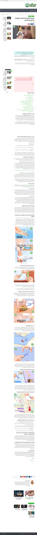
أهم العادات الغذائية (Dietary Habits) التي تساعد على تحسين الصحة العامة (4, 39)
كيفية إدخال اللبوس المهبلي (29, 99)
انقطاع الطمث (25, 185)
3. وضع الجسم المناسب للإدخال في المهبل (27, 104)
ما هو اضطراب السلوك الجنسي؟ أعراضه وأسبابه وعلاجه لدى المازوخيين (24, 509)
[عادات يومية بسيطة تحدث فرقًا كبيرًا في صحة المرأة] (17, 506)
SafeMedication (31, 460)
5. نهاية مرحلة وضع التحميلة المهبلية (27, 106)
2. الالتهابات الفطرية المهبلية (28, 97)
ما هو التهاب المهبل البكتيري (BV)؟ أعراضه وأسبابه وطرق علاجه (24, 171)
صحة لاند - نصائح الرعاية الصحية (23, 533)
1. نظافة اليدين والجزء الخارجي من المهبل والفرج (26, 102)
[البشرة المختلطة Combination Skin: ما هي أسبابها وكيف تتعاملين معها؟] (9, 34)
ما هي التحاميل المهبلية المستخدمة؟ (28, 95)
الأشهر (10, 14)
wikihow (32, 461)
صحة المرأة (33, 16)
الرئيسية (35, 9)
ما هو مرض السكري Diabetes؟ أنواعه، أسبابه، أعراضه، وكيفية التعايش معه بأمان (4, 24)
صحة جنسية (28, 14)
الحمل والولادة (22, 9)
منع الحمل (23, 451)
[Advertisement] (24, 45)
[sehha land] (30, 5)
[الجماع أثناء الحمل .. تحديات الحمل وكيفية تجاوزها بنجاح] (31, 506)
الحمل (33, 140)
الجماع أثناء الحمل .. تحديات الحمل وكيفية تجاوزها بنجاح (31, 509)
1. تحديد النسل (30, 96)
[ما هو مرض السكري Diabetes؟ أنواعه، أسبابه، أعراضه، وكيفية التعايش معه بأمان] (9, 23)
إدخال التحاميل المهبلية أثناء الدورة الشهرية (27, 110)
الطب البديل (3, 9)
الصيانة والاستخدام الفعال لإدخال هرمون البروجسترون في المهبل (25, 109)
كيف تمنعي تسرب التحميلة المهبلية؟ (28, 108)
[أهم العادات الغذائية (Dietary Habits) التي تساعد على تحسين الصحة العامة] (9, 38)
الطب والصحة (31, 9)
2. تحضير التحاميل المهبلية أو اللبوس (27, 103)
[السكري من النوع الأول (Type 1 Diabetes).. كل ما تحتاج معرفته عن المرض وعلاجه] (9, 18)
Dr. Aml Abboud (31, 22)
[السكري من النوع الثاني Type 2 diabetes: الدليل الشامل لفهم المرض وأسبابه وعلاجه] (9, 29)
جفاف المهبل (29, 185)
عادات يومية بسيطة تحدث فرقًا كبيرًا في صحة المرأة (17, 509)
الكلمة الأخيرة (30, 111)
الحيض (25, 443)
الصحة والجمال (8, 9)
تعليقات (3, 14)
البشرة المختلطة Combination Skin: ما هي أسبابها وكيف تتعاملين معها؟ (4, 34)
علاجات (18, 9)
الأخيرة (7, 14)
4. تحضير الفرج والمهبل (29, 105)
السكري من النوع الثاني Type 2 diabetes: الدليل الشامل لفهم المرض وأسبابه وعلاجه (4, 29)
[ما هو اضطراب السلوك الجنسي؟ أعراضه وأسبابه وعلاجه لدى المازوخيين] (24, 506)
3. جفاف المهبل (30, 98)
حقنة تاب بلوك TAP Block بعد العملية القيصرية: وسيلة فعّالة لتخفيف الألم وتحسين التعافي (31, 516)
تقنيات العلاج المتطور (14, 9)
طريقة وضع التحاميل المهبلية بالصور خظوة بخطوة (27, 100)
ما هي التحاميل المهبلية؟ (30, 94)
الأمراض (27, 9)
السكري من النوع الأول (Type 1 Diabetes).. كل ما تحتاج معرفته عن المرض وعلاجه (4, 19)
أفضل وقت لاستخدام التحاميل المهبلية (28, 107)
